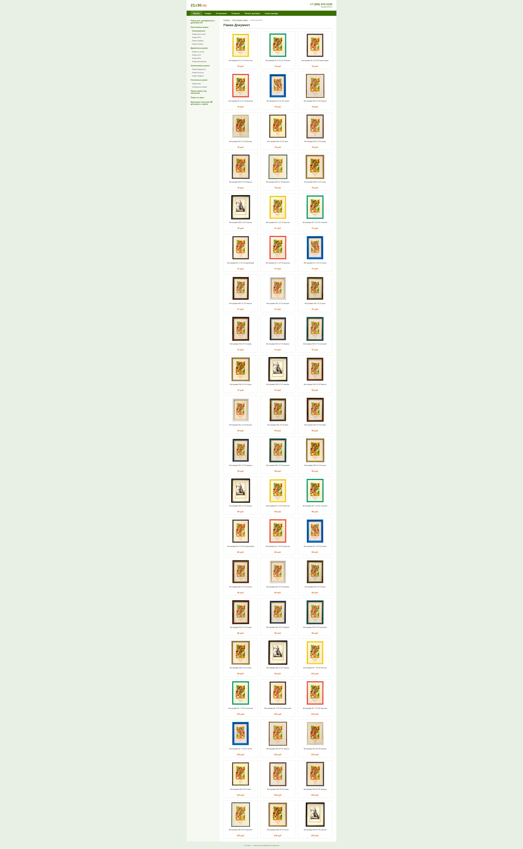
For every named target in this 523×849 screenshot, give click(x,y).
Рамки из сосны (198, 52)
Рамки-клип (196, 84)
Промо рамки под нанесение (198, 92)
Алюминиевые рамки (200, 66)
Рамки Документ (198, 31)
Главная (226, 20)
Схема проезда (271, 13)
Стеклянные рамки (199, 80)
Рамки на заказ (197, 98)
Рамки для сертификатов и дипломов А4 (203, 22)
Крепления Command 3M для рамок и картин (201, 103)
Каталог (196, 13)
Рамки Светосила (199, 34)
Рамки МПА (196, 37)
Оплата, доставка (252, 13)
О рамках (236, 13)
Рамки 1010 (196, 55)
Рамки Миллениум (199, 62)
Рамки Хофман (198, 41)
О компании (221, 13)
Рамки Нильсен (198, 73)
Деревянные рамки (199, 48)
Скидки (208, 13)
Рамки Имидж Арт (199, 69)
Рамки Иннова (197, 44)
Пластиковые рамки (199, 27)
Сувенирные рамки (199, 87)
